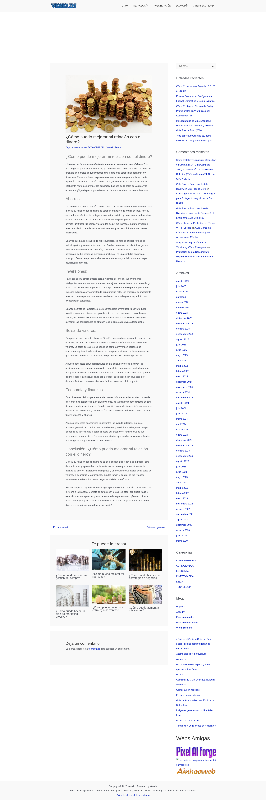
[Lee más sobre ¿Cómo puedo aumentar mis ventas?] (145, 594)
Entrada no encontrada (188, 695)
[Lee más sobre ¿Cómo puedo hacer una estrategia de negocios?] (145, 560)
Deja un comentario (76, 147)
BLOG (179, 674)
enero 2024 (182, 434)
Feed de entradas (185, 617)
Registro (180, 606)
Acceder (180, 612)
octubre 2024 (183, 392)
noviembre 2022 (184, 503)
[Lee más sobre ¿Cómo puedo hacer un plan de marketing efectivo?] (72, 596)
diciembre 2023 (184, 440)
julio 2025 (181, 344)
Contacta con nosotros (188, 690)
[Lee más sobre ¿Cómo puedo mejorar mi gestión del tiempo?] (72, 560)
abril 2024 (181, 424)
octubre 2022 (183, 509)
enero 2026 (182, 312)
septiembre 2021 (184, 514)
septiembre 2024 (184, 397)
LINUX (125, 5)
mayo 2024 (182, 419)
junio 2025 (181, 350)
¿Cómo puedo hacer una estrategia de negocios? (144, 576)
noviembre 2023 (184, 445)
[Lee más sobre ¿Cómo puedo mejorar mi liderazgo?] (109, 559)
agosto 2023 (182, 461)
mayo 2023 (182, 477)
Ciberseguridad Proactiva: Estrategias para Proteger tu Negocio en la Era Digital (196, 198)
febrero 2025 (182, 371)
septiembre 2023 (184, 456)
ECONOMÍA (182, 5)
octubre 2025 (183, 328)
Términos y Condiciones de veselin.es (196, 725)
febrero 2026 (182, 307)
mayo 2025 (182, 355)
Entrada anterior (60, 527)
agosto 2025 (182, 339)
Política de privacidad (187, 720)
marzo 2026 (182, 302)
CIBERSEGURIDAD (203, 5)
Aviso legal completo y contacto (133, 795)
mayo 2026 (182, 291)
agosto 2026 (182, 281)
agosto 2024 (182, 403)
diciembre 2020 (184, 525)
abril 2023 (181, 482)
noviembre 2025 (184, 323)
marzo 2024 (182, 429)
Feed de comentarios (187, 622)
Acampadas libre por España (191, 654)
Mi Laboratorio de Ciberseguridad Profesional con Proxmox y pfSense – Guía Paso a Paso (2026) (195, 126)
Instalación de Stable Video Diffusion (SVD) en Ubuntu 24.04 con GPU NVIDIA (195, 174)
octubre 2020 (183, 530)
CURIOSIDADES (185, 565)
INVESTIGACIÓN (162, 5)
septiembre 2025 (184, 334)
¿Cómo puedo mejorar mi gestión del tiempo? (71, 576)
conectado (94, 649)
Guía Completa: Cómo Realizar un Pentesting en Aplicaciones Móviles (193, 233)
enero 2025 (182, 376)
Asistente (181, 659)
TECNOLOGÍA (140, 5)
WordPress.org (184, 627)
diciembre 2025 (184, 318)
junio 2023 (181, 472)
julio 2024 (181, 408)
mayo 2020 (182, 541)
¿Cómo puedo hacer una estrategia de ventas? (107, 609)
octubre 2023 (183, 450)
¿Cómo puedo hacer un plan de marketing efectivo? (70, 614)
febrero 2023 (182, 493)
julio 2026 (181, 286)
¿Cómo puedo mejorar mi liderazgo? (108, 575)
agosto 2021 (182, 519)
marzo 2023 (182, 488)
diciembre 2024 (184, 382)
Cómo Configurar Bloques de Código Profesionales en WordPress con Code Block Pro (195, 111)
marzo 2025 (182, 366)
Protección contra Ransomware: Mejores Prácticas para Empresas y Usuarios (194, 257)
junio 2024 (181, 413)
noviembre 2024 (184, 387)
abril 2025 (181, 360)
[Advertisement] (133, 32)
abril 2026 (181, 297)
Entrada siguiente (157, 527)
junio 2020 (181, 535)
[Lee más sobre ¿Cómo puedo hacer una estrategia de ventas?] (109, 594)
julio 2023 (181, 466)
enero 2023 (182, 498)
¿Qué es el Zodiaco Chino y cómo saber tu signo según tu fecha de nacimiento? (193, 644)
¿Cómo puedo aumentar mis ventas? (144, 609)
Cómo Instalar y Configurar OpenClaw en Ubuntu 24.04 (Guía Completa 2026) (196, 165)
